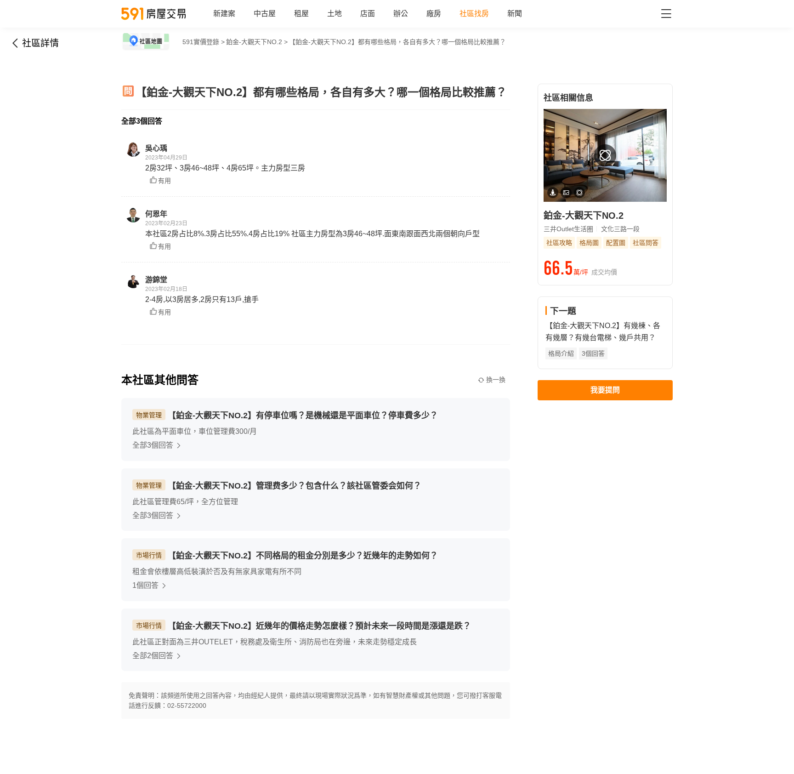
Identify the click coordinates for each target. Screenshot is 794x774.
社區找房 (474, 13)
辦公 (400, 13)
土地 (334, 13)
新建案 (224, 13)
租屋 (301, 13)
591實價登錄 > (203, 42)
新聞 (514, 13)
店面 (367, 13)
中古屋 (265, 13)
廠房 (433, 13)
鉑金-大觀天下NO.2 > (257, 42)
